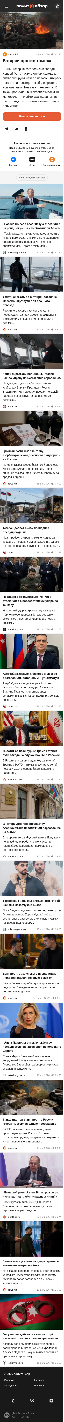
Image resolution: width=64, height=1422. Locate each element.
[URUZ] (4, 54)
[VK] (32, 1400)
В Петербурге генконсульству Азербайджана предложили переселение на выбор (32, 828)
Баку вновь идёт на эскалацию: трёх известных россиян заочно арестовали (30, 1336)
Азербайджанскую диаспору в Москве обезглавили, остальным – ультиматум (31, 676)
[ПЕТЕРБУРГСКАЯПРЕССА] (4, 1075)
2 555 (58, 998)
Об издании (10, 1385)
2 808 (58, 929)
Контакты (39, 1380)
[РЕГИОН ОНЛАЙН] (4, 329)
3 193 (58, 706)
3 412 (58, 483)
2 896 (58, 856)
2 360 (58, 1362)
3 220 (58, 629)
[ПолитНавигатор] (4, 252)
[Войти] (57, 6)
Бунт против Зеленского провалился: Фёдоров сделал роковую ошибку (29, 976)
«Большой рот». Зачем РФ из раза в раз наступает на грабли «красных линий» (31, 1194)
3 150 (58, 779)
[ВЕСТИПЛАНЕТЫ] (4, 779)
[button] (7, 129)
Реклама (9, 1380)
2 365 (58, 1290)
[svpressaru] (4, 552)
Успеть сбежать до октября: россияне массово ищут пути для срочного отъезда (30, 301)
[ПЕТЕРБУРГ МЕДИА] (4, 856)
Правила (39, 1385)
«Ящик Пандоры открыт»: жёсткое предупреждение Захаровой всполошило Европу (32, 1046)
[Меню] (6, 6)
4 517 (58, 329)
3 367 (58, 552)
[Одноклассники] (12, 1400)
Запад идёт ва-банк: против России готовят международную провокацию (29, 1121)
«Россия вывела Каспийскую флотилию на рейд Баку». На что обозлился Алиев (31, 226)
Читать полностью (32, 116)
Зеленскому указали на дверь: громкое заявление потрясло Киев (31, 1263)
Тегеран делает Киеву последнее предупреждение (26, 530)
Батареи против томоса (27, 60)
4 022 (58, 406)
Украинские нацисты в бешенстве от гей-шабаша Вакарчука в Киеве (32, 903)
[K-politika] (4, 1217)
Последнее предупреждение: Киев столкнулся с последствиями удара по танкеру (30, 601)
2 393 (58, 1148)
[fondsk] (4, 407)
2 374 (58, 1217)
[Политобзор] (32, 6)
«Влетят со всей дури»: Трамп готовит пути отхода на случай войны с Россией (31, 753)
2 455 (58, 1075)
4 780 (58, 252)
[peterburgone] (4, 629)
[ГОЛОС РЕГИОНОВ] (4, 1363)
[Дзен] (51, 1400)
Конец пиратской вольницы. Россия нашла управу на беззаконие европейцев (32, 376)
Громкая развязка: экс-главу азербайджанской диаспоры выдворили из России (31, 455)
